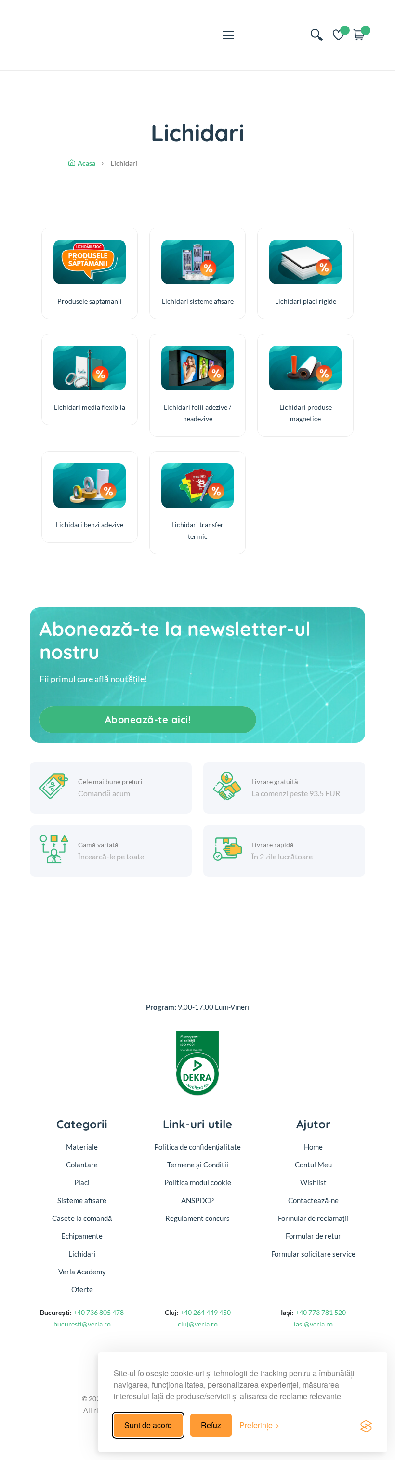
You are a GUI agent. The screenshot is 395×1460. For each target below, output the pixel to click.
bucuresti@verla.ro (82, 1324)
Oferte (82, 1289)
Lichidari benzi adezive (89, 525)
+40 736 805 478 (98, 1312)
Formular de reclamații (313, 1218)
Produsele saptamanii (89, 301)
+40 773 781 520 (320, 1312)
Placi (82, 1182)
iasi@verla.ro (313, 1324)
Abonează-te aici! (148, 719)
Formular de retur (313, 1236)
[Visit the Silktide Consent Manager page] (366, 1425)
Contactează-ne (313, 1200)
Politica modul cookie (197, 1182)
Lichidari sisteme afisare (198, 301)
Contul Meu (313, 1164)
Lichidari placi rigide (305, 301)
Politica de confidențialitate (197, 1146)
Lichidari (82, 1253)
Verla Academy (82, 1271)
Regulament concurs (197, 1218)
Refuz (211, 1425)
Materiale (82, 1146)
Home (313, 1146)
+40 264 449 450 (205, 1312)
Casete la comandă (82, 1218)
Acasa (86, 163)
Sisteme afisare (81, 1200)
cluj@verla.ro (198, 1324)
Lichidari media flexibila (89, 407)
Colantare (82, 1164)
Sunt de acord (148, 1425)
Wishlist (313, 1182)
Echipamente (82, 1236)
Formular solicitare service (313, 1253)
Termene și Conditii (197, 1164)
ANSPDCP (197, 1200)
